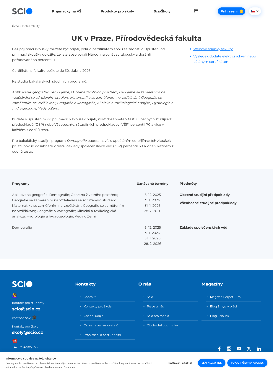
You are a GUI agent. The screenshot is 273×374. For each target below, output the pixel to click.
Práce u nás (155, 306)
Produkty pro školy (117, 11)
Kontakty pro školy (98, 306)
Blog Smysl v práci (223, 306)
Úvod (15, 26)
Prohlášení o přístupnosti (102, 334)
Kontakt (90, 297)
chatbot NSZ (24, 318)
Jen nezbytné (212, 363)
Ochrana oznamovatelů (101, 325)
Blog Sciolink (219, 315)
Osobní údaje (93, 315)
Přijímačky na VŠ (66, 11)
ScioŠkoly (162, 11)
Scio (150, 297)
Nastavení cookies (180, 363)
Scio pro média (158, 315)
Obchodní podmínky (162, 325)
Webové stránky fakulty (213, 49)
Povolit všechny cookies (247, 363)
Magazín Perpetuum (225, 297)
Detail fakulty (31, 26)
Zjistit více (69, 367)
